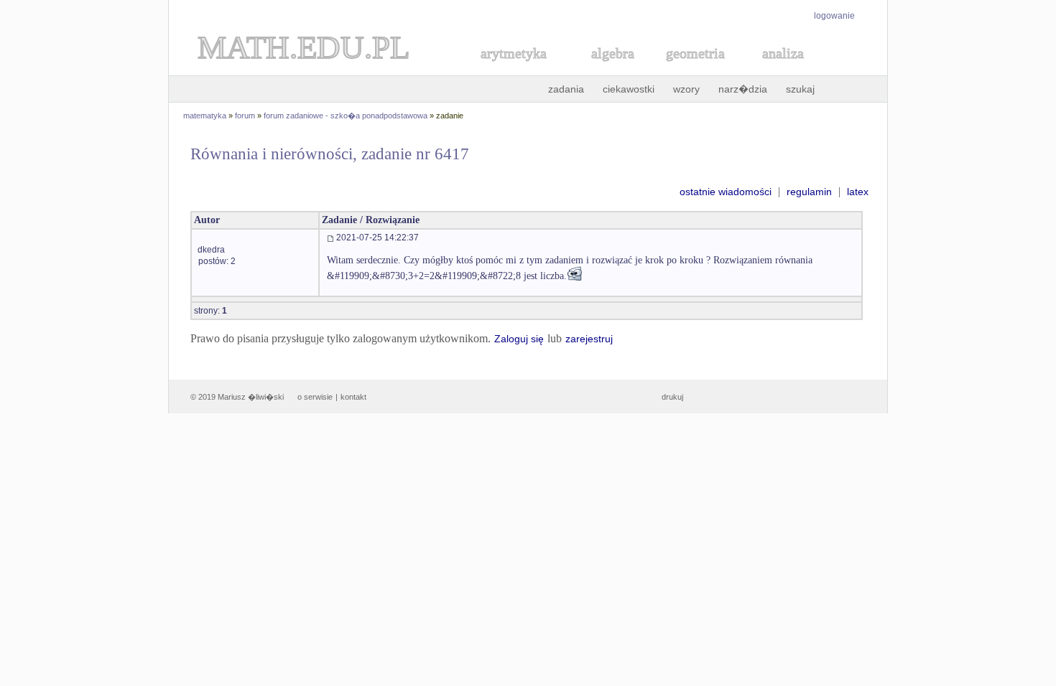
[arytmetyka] (513, 69)
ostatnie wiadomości (726, 191)
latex (858, 191)
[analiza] (784, 69)
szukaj (800, 89)
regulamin (809, 191)
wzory (686, 89)
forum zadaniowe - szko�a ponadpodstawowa (345, 115)
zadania (566, 89)
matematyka (204, 115)
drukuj (672, 397)
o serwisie (315, 397)
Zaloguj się (519, 338)
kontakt (353, 397)
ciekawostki (628, 89)
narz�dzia (742, 89)
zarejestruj (589, 338)
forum (245, 115)
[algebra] (606, 69)
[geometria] (691, 69)
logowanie (834, 16)
